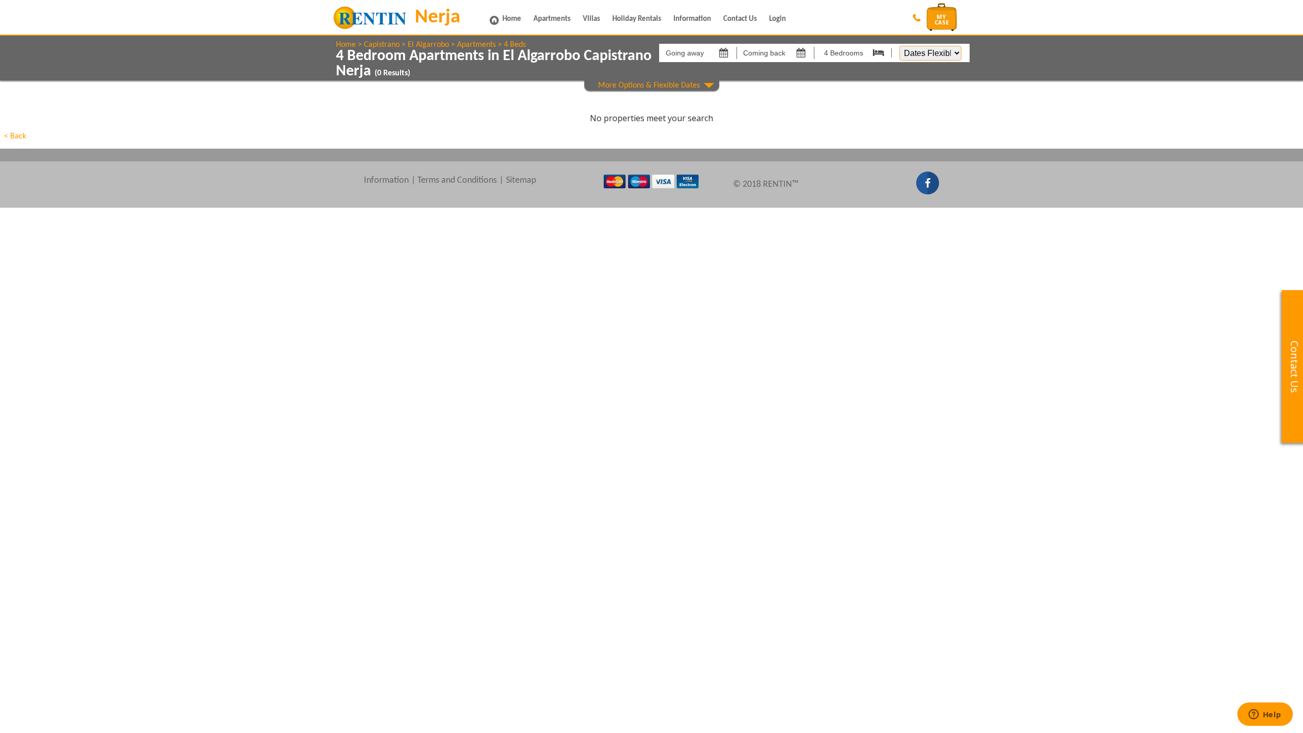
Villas (591, 19)
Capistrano (382, 45)
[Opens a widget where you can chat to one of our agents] (1265, 715)
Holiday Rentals (636, 19)
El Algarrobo (428, 45)
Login (777, 19)
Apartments (552, 19)
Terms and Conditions (457, 180)
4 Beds (515, 45)
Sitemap (521, 180)
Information (692, 19)
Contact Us (740, 19)
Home (511, 19)
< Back (15, 136)
